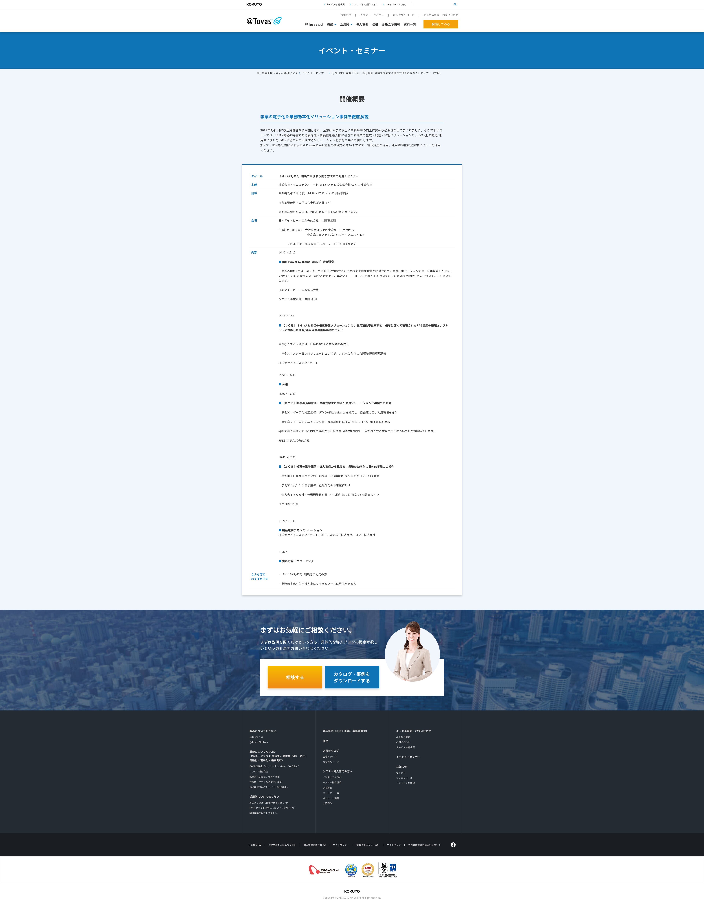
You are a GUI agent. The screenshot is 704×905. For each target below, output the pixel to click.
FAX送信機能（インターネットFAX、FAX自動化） (275, 766)
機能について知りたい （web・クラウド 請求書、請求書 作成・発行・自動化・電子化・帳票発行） (279, 756)
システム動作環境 (332, 782)
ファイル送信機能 (259, 771)
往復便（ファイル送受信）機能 (266, 781)
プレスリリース (404, 777)
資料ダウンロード (404, 15)
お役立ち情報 (391, 24)
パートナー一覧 (331, 792)
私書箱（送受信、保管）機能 (265, 776)
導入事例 (362, 24)
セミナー (401, 772)
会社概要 (253, 844)
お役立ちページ (331, 761)
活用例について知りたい (264, 796)
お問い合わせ (403, 741)
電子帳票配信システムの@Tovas (277, 73)
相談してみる (441, 24)
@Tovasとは (256, 736)
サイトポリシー (341, 844)
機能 (330, 24)
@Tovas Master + (259, 741)
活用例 (344, 24)
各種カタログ (331, 750)
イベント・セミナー (372, 15)
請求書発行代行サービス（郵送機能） (269, 787)
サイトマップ (394, 844)
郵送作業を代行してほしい (263, 813)
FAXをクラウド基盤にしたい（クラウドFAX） (273, 807)
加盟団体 (327, 803)
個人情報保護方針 (313, 844)
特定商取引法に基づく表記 (282, 844)
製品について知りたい (263, 731)
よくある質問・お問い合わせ (440, 15)
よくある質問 (403, 736)
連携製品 (327, 787)
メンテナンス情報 (405, 782)
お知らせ (345, 15)
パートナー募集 (331, 798)
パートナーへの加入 (395, 4)
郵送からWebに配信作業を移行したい (269, 802)
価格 (375, 24)
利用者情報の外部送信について (424, 844)
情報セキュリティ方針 (368, 844)
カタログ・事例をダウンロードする (352, 677)
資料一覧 (410, 24)
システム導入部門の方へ (365, 4)
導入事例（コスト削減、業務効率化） (346, 731)
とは (314, 24)
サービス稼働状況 (335, 4)
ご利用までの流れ (332, 777)
